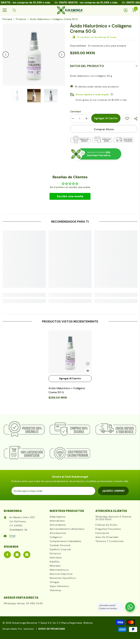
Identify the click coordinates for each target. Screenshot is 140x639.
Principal (7, 19)
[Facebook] (7, 554)
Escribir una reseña (70, 196)
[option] (34, 54)
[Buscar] (14, 10)
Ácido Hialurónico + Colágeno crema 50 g (66, 390)
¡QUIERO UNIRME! (113, 491)
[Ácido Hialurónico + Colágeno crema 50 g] (70, 351)
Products (21, 19)
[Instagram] (17, 554)
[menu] (5, 10)
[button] (6, 54)
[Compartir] (134, 119)
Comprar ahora (104, 129)
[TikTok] (26, 554)
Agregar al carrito (106, 118)
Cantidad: (75, 111)
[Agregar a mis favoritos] (127, 118)
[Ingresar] (126, 10)
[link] (24, 295)
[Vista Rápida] (88, 371)
